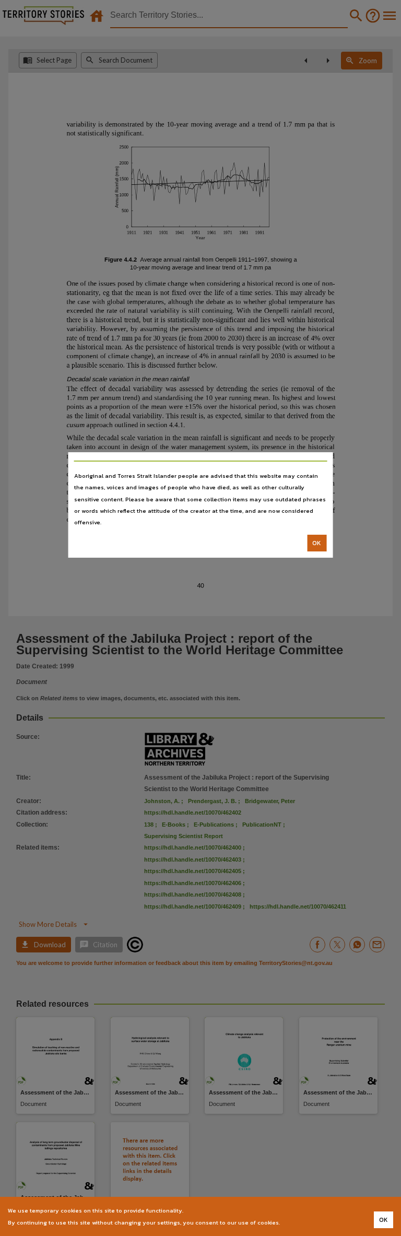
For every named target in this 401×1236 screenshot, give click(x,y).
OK (316, 543)
